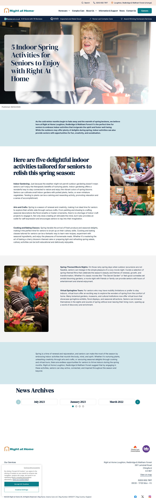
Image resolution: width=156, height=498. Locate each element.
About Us (90, 11)
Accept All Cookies (21, 484)
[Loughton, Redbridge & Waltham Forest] (19, 10)
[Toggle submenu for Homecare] (69, 11)
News (122, 11)
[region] (21, 480)
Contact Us (131, 11)
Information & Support (108, 11)
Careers (144, 11)
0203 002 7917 (145, 480)
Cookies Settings (21, 490)
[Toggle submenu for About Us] (96, 11)
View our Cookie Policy (20, 479)
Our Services (10, 462)
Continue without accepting (32, 468)
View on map (146, 474)
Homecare (62, 11)
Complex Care (78, 11)
